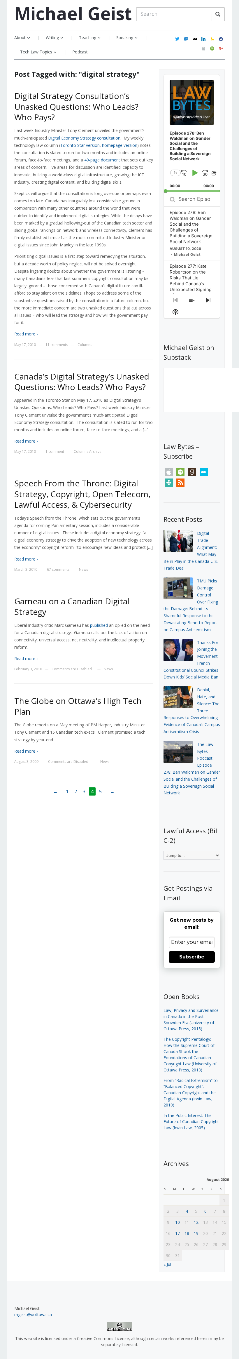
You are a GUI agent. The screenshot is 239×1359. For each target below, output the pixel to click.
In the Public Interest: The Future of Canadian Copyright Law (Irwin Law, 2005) (191, 1121)
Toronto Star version (80, 145)
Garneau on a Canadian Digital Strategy (71, 606)
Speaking (124, 37)
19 (196, 1233)
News (83, 569)
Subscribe (191, 957)
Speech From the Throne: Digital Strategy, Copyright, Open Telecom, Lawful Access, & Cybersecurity (82, 494)
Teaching (87, 37)
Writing (52, 37)
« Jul (167, 1264)
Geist (73, 13)
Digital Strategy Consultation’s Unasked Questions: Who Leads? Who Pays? (76, 106)
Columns (85, 344)
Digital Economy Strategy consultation (84, 138)
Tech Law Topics (36, 52)
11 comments (56, 344)
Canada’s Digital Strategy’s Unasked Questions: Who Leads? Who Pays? (81, 381)
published (99, 625)
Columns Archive (87, 451)
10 (177, 1222)
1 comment (54, 451)
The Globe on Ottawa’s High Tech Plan (78, 706)
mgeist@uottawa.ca (33, 1314)
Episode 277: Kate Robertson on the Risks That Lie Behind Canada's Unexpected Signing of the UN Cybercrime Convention (191, 286)
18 (186, 1233)
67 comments (58, 569)
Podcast (80, 52)
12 (196, 1222)
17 (177, 1233)
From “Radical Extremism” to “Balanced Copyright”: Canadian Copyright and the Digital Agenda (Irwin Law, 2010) (191, 1093)
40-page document (102, 160)
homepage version (119, 145)
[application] (192, 133)
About (20, 37)
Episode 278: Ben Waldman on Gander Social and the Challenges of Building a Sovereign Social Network (191, 227)
